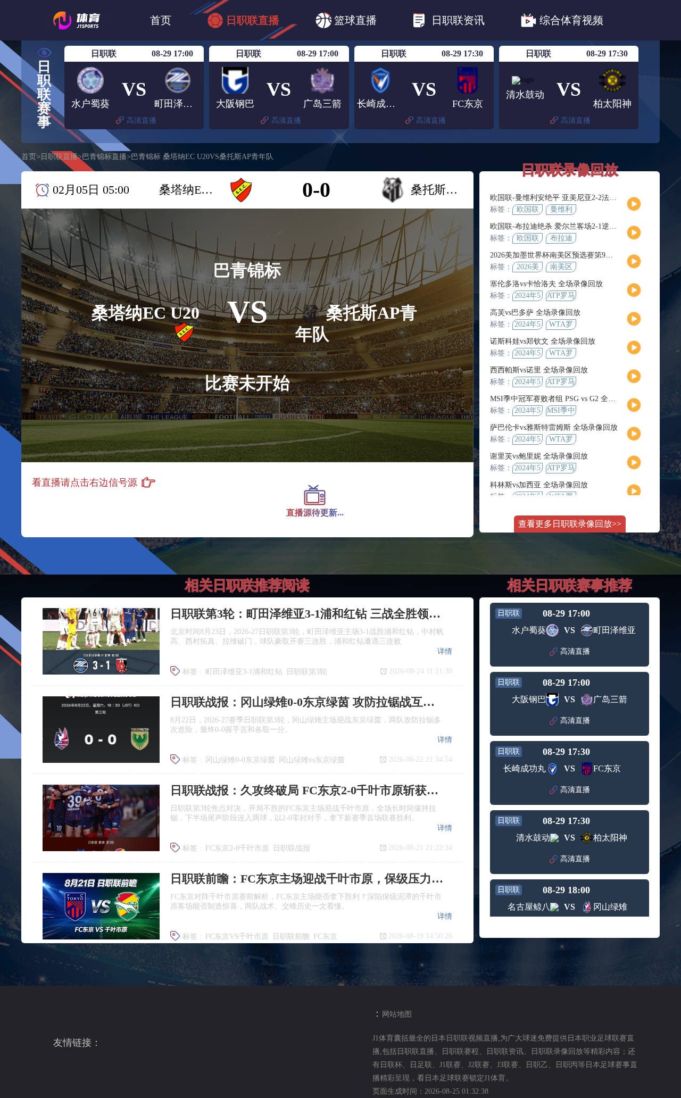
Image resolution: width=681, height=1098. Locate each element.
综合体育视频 (571, 20)
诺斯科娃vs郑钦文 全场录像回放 (542, 341)
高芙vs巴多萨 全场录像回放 (535, 313)
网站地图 (397, 1014)
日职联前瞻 (291, 937)
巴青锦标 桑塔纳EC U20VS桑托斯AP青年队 (202, 157)
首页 (160, 20)
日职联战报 (291, 848)
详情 (444, 651)
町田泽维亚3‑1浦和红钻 (244, 672)
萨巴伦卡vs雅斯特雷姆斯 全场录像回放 (554, 427)
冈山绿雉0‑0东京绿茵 (240, 760)
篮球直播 (355, 20)
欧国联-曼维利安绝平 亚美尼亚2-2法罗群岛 (561, 198)
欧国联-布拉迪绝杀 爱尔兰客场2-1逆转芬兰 (561, 226)
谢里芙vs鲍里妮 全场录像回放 (539, 456)
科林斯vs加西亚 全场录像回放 (539, 485)
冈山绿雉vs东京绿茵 (312, 760)
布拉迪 (561, 238)
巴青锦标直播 (104, 157)
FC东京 (325, 937)
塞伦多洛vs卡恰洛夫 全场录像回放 (546, 284)
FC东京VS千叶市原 (237, 937)
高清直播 (141, 120)
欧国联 (528, 209)
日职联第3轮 (306, 672)
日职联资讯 (458, 20)
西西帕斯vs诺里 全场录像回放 (539, 370)
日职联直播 (252, 20)
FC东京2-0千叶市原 (237, 848)
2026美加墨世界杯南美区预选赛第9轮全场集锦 (566, 255)
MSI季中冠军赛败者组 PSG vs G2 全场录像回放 (567, 399)
